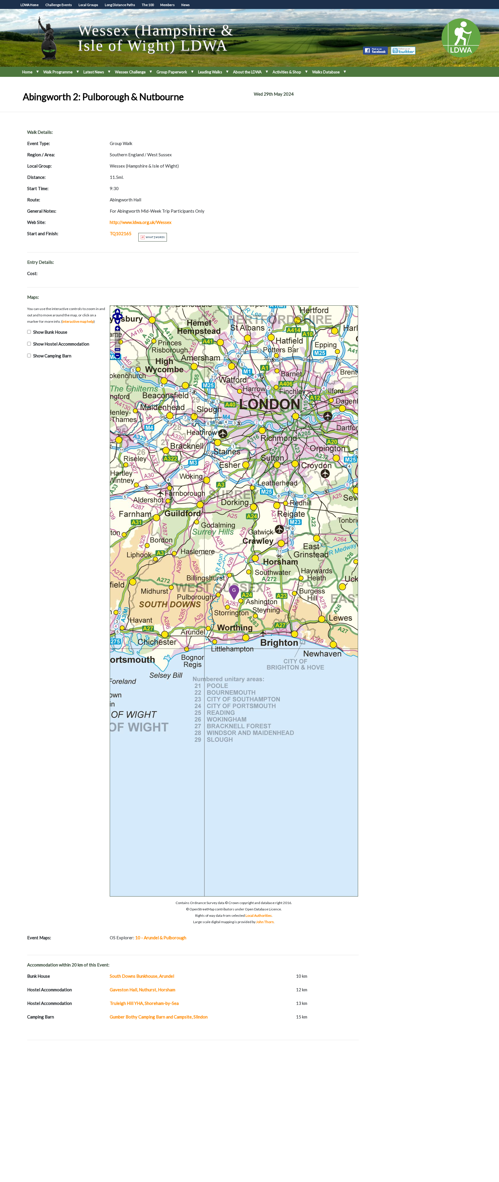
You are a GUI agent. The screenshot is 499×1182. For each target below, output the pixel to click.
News (185, 5)
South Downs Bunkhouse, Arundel (142, 976)
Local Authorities (258, 915)
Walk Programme (57, 72)
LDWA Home (30, 5)
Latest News (93, 72)
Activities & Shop (287, 72)
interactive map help (78, 321)
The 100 (148, 5)
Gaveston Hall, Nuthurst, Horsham (142, 989)
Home (27, 72)
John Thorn (265, 922)
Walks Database (326, 72)
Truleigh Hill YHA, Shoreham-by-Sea (144, 1003)
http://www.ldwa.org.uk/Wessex (141, 222)
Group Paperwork (172, 72)
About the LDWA (247, 72)
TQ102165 (120, 233)
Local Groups (88, 5)
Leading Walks (210, 72)
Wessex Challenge (130, 72)
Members (167, 5)
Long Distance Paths (120, 5)
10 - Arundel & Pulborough (160, 937)
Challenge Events (58, 5)
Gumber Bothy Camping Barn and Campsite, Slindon (159, 1016)
